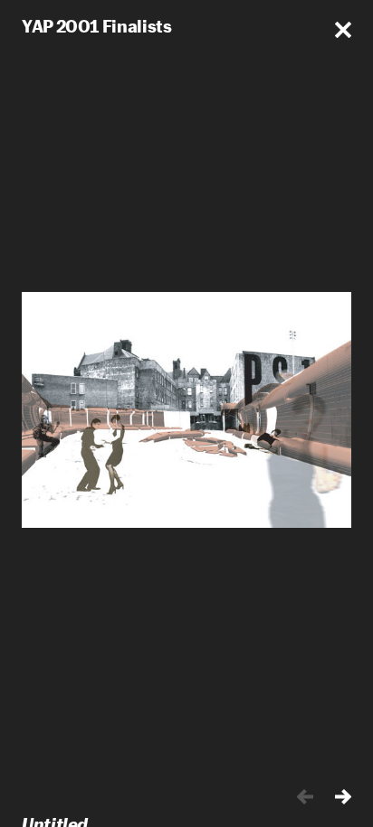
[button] (343, 30)
